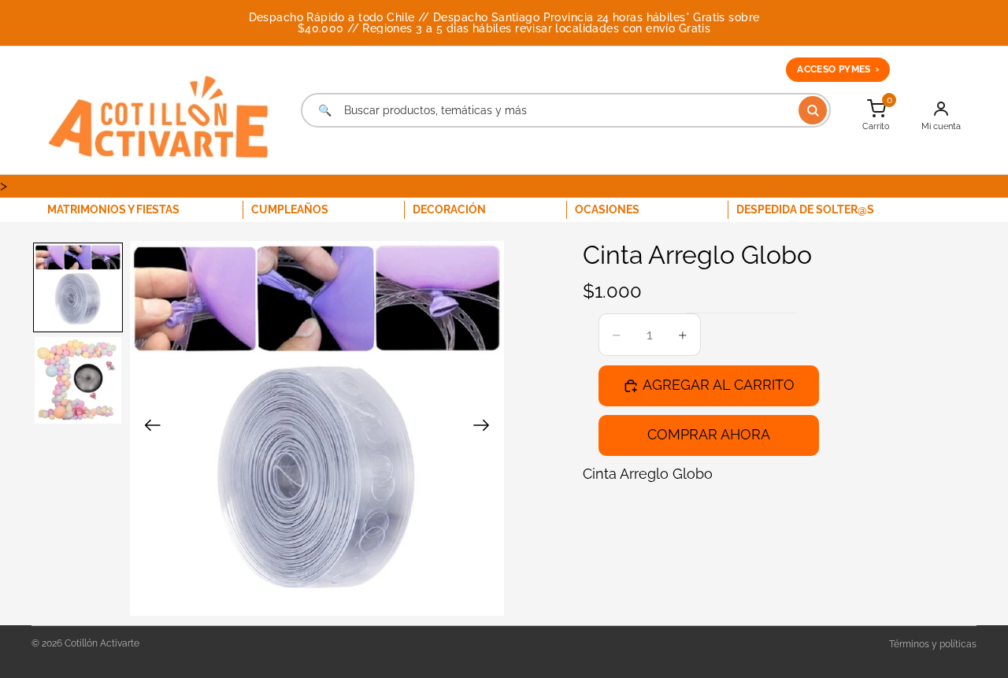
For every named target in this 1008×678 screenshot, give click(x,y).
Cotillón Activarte (102, 643)
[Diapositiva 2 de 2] (78, 380)
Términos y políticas (932, 644)
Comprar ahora (708, 434)
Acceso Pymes (838, 69)
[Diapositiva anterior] (147, 428)
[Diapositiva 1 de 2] (78, 287)
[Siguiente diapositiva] (486, 428)
